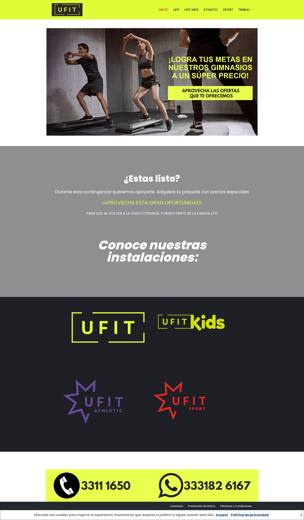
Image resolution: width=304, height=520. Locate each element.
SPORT (228, 9)
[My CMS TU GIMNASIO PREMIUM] (68, 9)
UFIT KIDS (192, 9)
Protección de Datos (201, 506)
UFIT (176, 9)
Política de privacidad (250, 515)
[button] (251, 10)
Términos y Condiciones (236, 506)
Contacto (176, 506)
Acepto (222, 515)
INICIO (163, 9)
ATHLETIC (211, 9)
